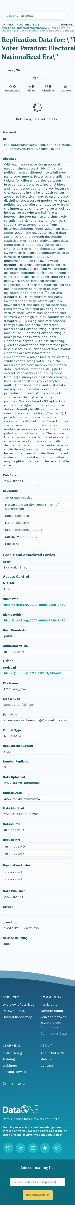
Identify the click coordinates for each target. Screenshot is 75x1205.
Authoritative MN (15, 646)
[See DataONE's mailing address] (57, 1148)
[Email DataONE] (33, 1148)
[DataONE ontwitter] (8, 1148)
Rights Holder (13, 614)
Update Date (12, 793)
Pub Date (10, 475)
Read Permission (15, 630)
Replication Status (17, 865)
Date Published (14, 891)
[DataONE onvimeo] (21, 1148)
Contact (46, 1065)
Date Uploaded (14, 777)
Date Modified (13, 808)
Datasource (11, 824)
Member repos (51, 1011)
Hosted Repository (17, 1017)
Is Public (9, 583)
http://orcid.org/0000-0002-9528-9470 (34, 605)
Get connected (37, 1195)
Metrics (46, 1059)
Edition (8, 907)
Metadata (26, 15)
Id (4, 139)
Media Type (11, 699)
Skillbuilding (12, 1053)
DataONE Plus (14, 1011)
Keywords (10, 491)
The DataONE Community (50, 1025)
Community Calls (53, 1033)
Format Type (12, 730)
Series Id (9, 667)
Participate (49, 1004)
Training (9, 1059)
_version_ (10, 922)
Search (11, 15)
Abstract (9, 158)
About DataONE (52, 1053)
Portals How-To (15, 1072)
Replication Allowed (18, 746)
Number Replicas (15, 761)
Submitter (10, 599)
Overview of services (18, 1004)
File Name (10, 683)
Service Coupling (15, 938)
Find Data (16, 1084)
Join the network (54, 1017)
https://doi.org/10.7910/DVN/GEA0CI (26, 27)
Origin (7, 561)
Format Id (10, 714)
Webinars (10, 1065)
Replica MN (11, 840)
